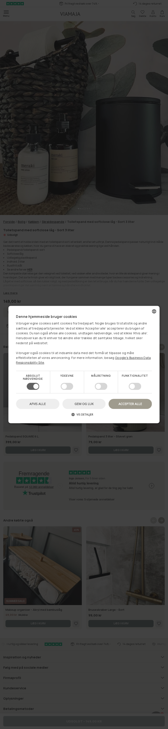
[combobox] (154, 311)
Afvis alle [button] (38, 404)
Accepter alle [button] (130, 404)
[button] (84, 416)
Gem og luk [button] (84, 404)
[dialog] (83, 364)
